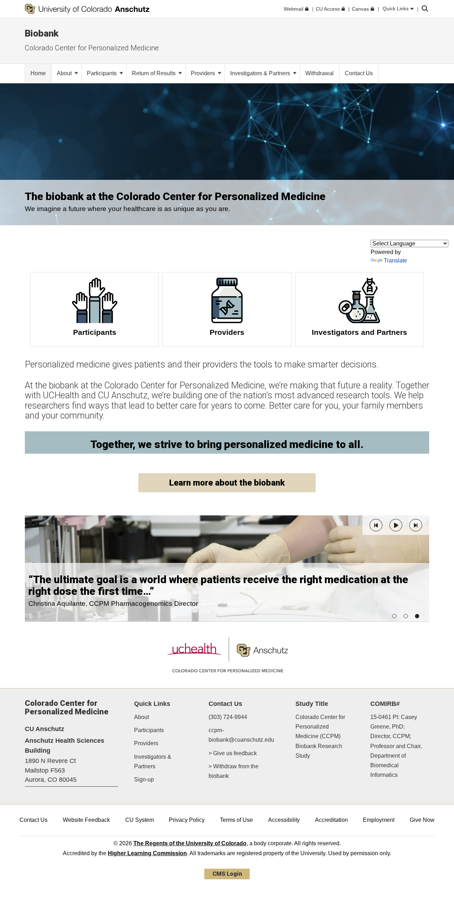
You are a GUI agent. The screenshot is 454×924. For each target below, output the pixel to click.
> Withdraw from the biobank (234, 771)
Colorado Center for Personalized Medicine (92, 48)
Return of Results (154, 73)
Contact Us (34, 820)
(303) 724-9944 (228, 717)
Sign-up (144, 779)
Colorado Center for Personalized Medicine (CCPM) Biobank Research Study (320, 736)
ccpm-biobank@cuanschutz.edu (241, 735)
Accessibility (284, 820)
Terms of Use (236, 820)
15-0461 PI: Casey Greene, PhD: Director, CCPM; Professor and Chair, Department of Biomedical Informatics (396, 746)
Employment (378, 820)
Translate (395, 261)
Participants (102, 73)
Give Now (422, 820)
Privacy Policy (187, 820)
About (65, 73)
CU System (139, 820)
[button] (376, 525)
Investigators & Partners (261, 73)
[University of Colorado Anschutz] (87, 9)
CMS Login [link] (227, 873)
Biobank (42, 33)
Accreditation (331, 820)
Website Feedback (86, 820)
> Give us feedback (233, 753)
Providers (203, 73)
